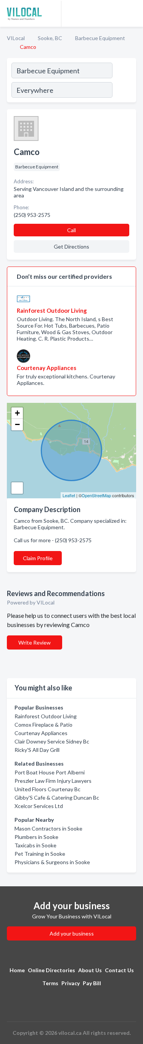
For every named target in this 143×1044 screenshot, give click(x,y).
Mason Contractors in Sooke (48, 828)
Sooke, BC (50, 38)
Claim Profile (38, 558)
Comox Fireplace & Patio (43, 724)
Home (17, 970)
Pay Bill (92, 983)
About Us (90, 970)
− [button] (17, 424)
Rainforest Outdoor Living (45, 716)
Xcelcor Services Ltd (38, 806)
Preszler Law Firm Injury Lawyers (53, 780)
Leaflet (69, 495)
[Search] (124, 81)
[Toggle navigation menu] (132, 13)
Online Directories (51, 970)
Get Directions (71, 246)
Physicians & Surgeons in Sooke (52, 862)
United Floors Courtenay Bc (47, 789)
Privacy (70, 983)
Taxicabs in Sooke (35, 845)
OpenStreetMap (96, 495)
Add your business (72, 933)
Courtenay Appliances (40, 733)
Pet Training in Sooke (39, 853)
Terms (50, 983)
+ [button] (17, 413)
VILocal (16, 38)
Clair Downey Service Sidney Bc (51, 741)
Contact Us (119, 970)
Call (71, 230)
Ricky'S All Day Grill (36, 750)
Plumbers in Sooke (36, 837)
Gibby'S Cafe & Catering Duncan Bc (56, 797)
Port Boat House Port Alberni (49, 772)
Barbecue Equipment (100, 38)
